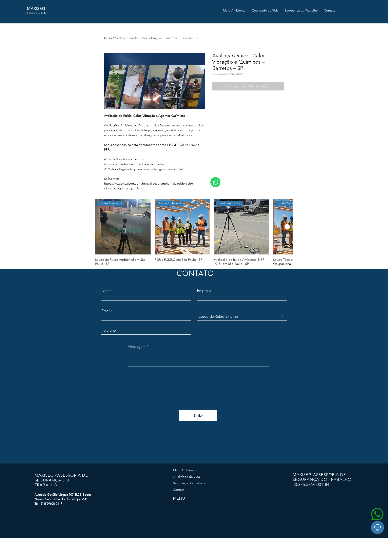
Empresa (204, 290)
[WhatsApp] (215, 182)
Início (108, 38)
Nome (106, 290)
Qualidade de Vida (186, 477)
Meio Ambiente (184, 470)
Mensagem (137, 346)
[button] (234, 10)
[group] (194, 232)
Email (105, 311)
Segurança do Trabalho (189, 483)
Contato (179, 490)
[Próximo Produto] (287, 226)
